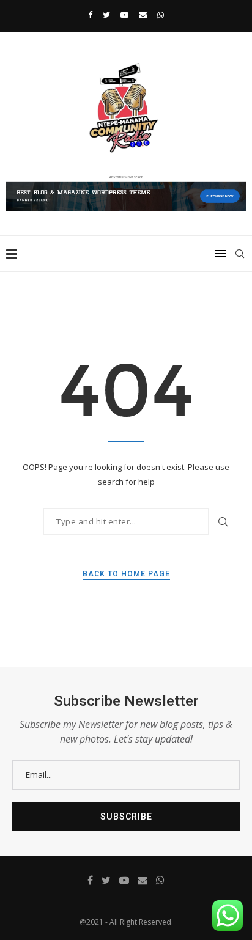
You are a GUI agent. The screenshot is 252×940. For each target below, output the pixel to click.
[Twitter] (106, 14)
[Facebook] (90, 14)
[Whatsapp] (160, 14)
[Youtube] (124, 14)
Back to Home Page (126, 574)
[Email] (143, 14)
